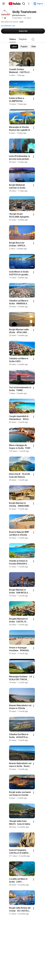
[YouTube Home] (14, 3)
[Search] (23, 3)
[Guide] (3, 3)
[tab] (12, 39)
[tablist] (23, 39)
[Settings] (28, 3)
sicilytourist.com (9, 26)
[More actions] (33, 69)
